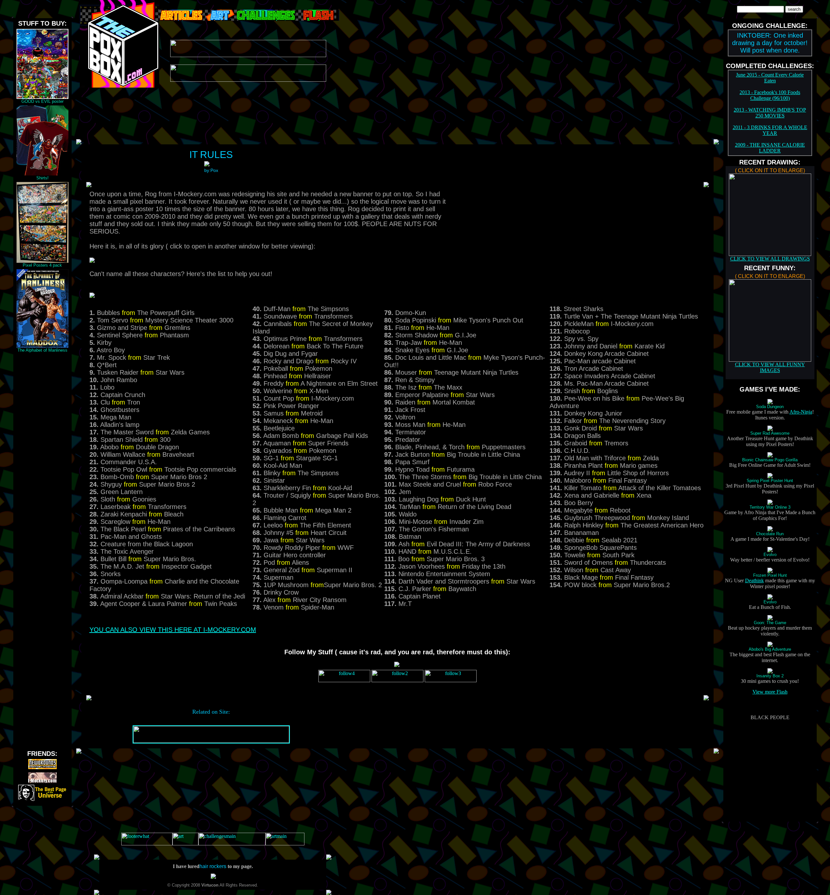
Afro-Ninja (800, 412)
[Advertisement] (42, 451)
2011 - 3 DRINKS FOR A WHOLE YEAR (770, 130)
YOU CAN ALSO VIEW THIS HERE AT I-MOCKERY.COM (172, 629)
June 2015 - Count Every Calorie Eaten (770, 77)
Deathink (754, 580)
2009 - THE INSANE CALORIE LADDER (770, 147)
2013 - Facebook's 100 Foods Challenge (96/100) (770, 95)
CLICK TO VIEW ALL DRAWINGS (770, 258)
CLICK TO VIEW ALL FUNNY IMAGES (770, 367)
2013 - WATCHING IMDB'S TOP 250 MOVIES (770, 112)
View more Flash (770, 692)
